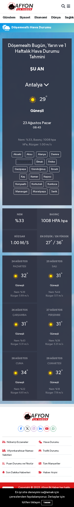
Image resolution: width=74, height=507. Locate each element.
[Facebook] (21, 429)
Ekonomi (40, 17)
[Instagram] (34, 429)
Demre (55, 154)
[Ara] (63, 6)
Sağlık (69, 17)
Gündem (9, 17)
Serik (54, 191)
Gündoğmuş (38, 169)
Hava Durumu (51, 442)
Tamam (46, 503)
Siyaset (25, 17)
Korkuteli (37, 184)
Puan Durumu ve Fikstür (19, 463)
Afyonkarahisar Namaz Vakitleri (18, 452)
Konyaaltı (20, 184)
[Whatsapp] (53, 429)
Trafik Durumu (51, 450)
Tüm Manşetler (51, 463)
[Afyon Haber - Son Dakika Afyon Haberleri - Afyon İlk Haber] (21, 6)
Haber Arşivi (50, 472)
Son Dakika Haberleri (18, 472)
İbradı (54, 169)
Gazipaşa (20, 169)
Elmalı (39, 161)
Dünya (56, 17)
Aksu (29, 154)
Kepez (47, 176)
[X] (27, 429)
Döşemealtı (24, 161)
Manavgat (21, 191)
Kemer (34, 176)
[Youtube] (47, 429)
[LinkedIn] (40, 429)
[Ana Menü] (68, 6)
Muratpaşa (39, 191)
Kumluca (52, 184)
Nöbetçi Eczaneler (17, 442)
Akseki (17, 154)
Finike (51, 161)
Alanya (42, 154)
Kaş (23, 176)
